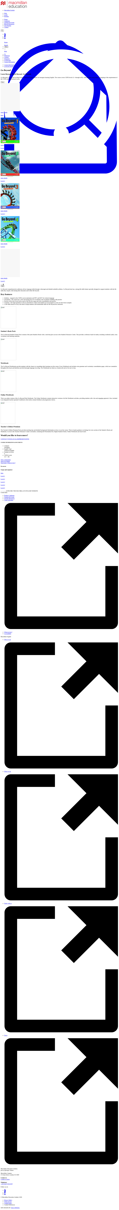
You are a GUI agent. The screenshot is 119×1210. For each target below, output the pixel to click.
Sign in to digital (5, 461)
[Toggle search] (2, 30)
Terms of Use (8, 1201)
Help (5, 13)
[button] (59, 283)
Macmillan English (9, 10)
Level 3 (3, 482)
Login (5, 15)
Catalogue (7, 21)
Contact (6, 27)
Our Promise (7, 25)
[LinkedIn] (61, 38)
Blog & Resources (9, 24)
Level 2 (3, 479)
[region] (59, 184)
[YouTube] (61, 34)
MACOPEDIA (15, 1208)
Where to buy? (8, 632)
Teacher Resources (9, 498)
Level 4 (3, 485)
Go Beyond (7, 60)
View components (6, 460)
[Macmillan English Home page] (14, 7)
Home (6, 19)
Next (2, 286)
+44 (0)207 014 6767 (7, 1184)
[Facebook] (61, 35)
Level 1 (3, 476)
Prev (2, 82)
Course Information (9, 62)
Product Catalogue (9, 495)
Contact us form (5, 1179)
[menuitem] (61, 19)
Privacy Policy (8, 1200)
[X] (61, 37)
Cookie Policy (8, 1203)
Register (6, 16)
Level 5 (3, 488)
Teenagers (7, 59)
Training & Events (9, 22)
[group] (59, 199)
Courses (6, 57)
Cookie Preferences (9, 1205)
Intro (2, 473)
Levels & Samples (9, 66)
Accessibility (7, 633)
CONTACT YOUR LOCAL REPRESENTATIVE (15, 439)
